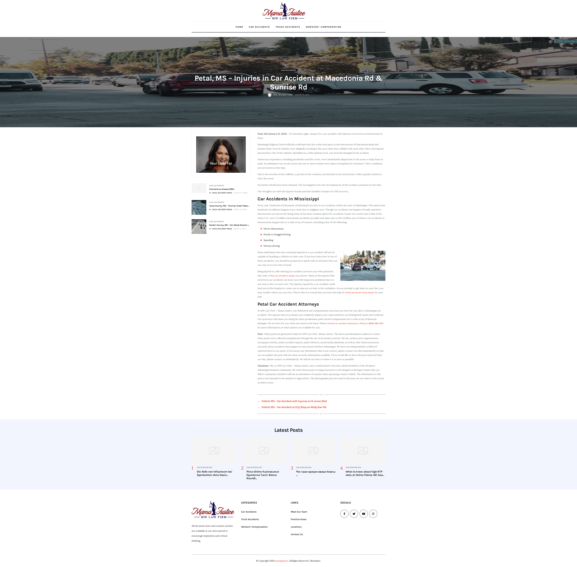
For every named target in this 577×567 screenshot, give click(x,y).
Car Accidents (259, 27)
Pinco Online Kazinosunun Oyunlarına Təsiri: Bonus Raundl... (262, 475)
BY (220, 193)
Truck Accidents (288, 27)
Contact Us (297, 534)
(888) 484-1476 (375, 323)
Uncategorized (204, 467)
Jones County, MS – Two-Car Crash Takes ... (229, 206)
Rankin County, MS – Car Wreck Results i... (229, 225)
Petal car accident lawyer (282, 275)
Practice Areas (298, 519)
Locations (296, 526)
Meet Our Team (299, 511)
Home (239, 27)
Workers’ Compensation (323, 27)
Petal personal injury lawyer (360, 292)
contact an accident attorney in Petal (346, 323)
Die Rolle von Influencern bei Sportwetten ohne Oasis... (214, 473)
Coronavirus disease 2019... (222, 189)
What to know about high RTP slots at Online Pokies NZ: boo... (365, 473)
